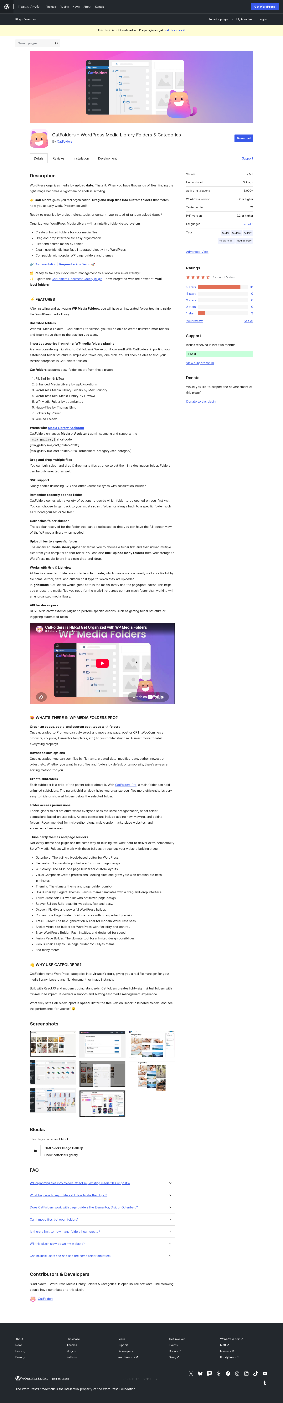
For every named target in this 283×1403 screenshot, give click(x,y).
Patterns (72, 1357)
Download (244, 138)
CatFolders (64, 141)
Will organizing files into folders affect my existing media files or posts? (80, 1183)
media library (244, 240)
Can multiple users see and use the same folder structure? (70, 1256)
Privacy (20, 1357)
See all (248, 321)
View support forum (200, 363)
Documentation (45, 264)
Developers (125, 1351)
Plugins (71, 1351)
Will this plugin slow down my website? (57, 1244)
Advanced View (197, 252)
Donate (175, 1351)
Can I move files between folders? (54, 1219)
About (19, 1339)
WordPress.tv (128, 1357)
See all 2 (248, 224)
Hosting (20, 1351)
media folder (226, 240)
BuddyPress (229, 1357)
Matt (224, 1345)
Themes (72, 1345)
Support (247, 158)
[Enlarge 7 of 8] (170, 1036)
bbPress (227, 1351)
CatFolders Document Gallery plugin (77, 279)
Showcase (73, 1339)
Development (107, 158)
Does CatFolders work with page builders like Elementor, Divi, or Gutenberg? (84, 1207)
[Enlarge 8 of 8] (170, 1066)
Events (173, 1345)
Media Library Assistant (66, 428)
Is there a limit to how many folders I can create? (65, 1231)
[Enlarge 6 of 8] (120, 1095)
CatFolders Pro (125, 785)
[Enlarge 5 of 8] (120, 1066)
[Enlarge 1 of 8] (71, 1036)
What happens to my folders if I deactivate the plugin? (68, 1195)
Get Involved (177, 1339)
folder (225, 232)
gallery (248, 232)
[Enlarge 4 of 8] (120, 1036)
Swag (174, 1357)
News (19, 1345)
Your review (194, 321)
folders (236, 232)
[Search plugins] (56, 43)
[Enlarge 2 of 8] (71, 1065)
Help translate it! (175, 30)
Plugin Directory (25, 19)
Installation (81, 158)
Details (39, 158)
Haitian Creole (60, 1378)
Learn (121, 1339)
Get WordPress (264, 6)
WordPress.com (232, 1339)
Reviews (58, 158)
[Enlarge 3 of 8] (71, 1093)
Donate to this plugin (201, 401)
